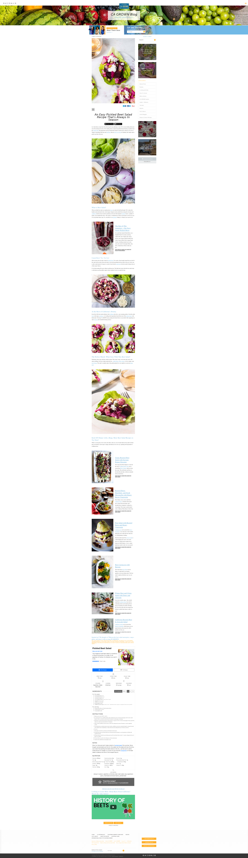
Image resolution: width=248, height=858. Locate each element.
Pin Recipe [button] (125, 670)
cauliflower (94, 213)
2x (130, 691)
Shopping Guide (115, 836)
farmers (96, 319)
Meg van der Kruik (97, 651)
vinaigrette (118, 264)
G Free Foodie (129, 537)
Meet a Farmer (143, 96)
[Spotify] (16, 4)
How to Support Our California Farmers (123, 842)
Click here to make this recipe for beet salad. (123, 476)
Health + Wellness (144, 102)
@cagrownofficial (112, 782)
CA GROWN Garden (144, 99)
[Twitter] (6, 3)
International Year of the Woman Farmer (102, 838)
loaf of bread (94, 363)
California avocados (119, 624)
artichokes (109, 132)
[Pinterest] (10, 3)
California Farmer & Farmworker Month (107, 842)
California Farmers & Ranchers (115, 834)
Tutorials (142, 105)
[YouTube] (12, 3)
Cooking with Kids (144, 90)
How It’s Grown (143, 93)
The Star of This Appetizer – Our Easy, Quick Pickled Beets (123, 228)
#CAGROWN (124, 782)
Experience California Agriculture (98, 841)
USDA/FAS (121, 856)
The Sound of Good (95, 842)
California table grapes (124, 466)
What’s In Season (104, 836)
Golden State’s (129, 316)
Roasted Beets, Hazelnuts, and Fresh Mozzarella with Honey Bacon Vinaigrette (123, 493)
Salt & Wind (124, 569)
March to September (119, 626)
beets (111, 210)
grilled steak (115, 361)
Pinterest (94, 642)
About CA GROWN (108, 841)
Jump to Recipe (110, 123)
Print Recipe (119, 123)
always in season (117, 132)
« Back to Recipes (96, 36)
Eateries (141, 108)
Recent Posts (143, 84)
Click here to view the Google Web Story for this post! (113, 789)
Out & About (143, 111)
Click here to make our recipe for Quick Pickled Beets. (123, 250)
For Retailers (129, 841)
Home (93, 834)
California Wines (118, 501)
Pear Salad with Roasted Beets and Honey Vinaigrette (123, 525)
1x (128, 691)
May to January (123, 468)
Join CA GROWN (117, 841)
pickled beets (110, 260)
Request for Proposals (149, 845)
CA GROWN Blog (101, 834)
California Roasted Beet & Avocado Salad (123, 620)
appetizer (115, 217)
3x (133, 691)
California (112, 314)
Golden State (95, 130)
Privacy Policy (94, 844)
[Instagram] (8, 3)
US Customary (118, 691)
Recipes (141, 87)
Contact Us (123, 841)
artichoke (123, 213)
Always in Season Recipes (146, 117)
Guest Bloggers (143, 114)
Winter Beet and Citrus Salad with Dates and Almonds (123, 595)
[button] (93, 661)
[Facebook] (4, 3)
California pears (118, 529)
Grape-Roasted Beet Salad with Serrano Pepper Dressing (122, 459)
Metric (124, 691)
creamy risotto (121, 361)
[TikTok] (14, 3)
